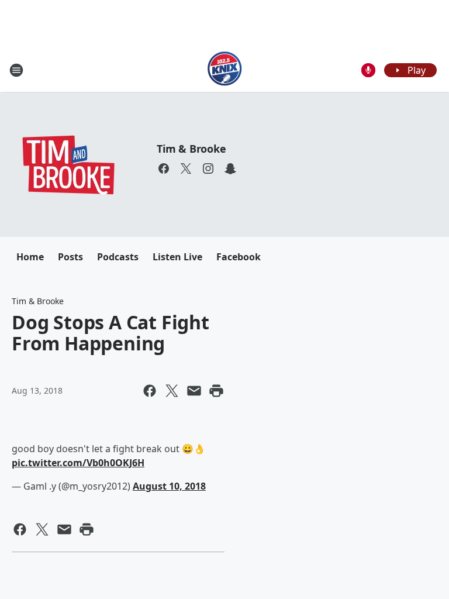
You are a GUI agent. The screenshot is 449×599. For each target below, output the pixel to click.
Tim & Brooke (191, 149)
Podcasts (118, 256)
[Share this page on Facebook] (149, 391)
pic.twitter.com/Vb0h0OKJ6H (78, 462)
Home (30, 256)
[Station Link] (225, 70)
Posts (70, 256)
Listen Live (177, 256)
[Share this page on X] (172, 391)
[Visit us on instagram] (208, 168)
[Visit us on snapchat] (230, 168)
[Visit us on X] (186, 168)
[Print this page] (216, 391)
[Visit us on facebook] (164, 168)
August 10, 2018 (169, 486)
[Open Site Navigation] (16, 70)
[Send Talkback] (368, 70)
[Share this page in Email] (194, 391)
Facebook (238, 256)
